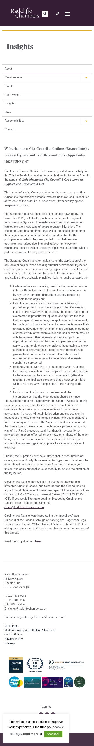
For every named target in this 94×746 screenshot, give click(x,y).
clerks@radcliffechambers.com (24, 507)
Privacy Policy (13, 638)
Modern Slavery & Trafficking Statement (29, 630)
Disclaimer (11, 625)
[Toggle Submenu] (86, 77)
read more (30, 734)
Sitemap (9, 643)
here (38, 541)
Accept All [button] (53, 734)
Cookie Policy (13, 634)
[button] (45, 14)
